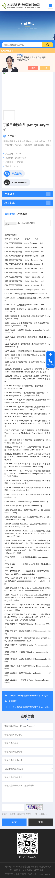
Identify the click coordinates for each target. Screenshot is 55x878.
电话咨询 (50, 365)
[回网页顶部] (50, 354)
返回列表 (13, 701)
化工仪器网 (20, 874)
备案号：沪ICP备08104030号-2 (28, 870)
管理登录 (32, 874)
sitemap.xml (44, 874)
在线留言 (22, 214)
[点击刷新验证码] (34, 807)
